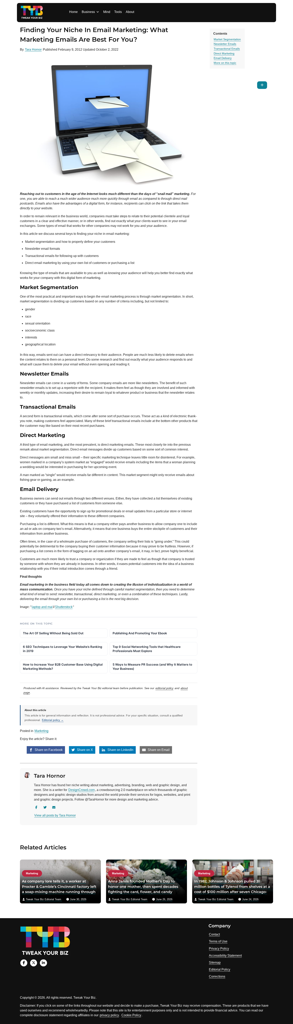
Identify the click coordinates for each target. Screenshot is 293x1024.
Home (73, 12)
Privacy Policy (219, 948)
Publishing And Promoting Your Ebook (140, 633)
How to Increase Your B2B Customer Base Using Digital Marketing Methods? (63, 667)
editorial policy (164, 688)
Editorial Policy (219, 969)
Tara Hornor (33, 49)
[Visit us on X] (33, 963)
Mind (106, 12)
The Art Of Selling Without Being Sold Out (53, 633)
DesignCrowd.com (81, 790)
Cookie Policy (131, 1015)
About (130, 12)
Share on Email (158, 750)
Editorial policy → (53, 720)
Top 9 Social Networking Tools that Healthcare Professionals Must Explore (147, 649)
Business (88, 12)
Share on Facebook (48, 750)
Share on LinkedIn (120, 750)
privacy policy (109, 1015)
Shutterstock (64, 607)
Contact (214, 934)
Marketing (41, 731)
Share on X (84, 750)
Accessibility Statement (225, 955)
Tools (118, 12)
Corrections (217, 976)
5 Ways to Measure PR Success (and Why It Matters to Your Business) (152, 667)
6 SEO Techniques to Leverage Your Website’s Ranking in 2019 (62, 649)
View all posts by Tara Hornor (55, 815)
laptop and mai (42, 607)
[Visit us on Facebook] (24, 963)
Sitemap (215, 962)
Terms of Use (218, 941)
